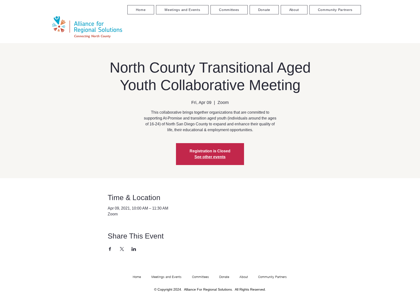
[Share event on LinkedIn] (133, 249)
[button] (229, 9)
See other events (210, 157)
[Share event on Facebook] (110, 249)
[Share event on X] (122, 249)
